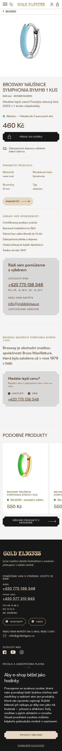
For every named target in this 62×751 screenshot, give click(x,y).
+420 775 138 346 (25, 284)
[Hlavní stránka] (31, 4)
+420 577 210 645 (19, 599)
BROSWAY (11, 11)
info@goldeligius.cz (23, 304)
